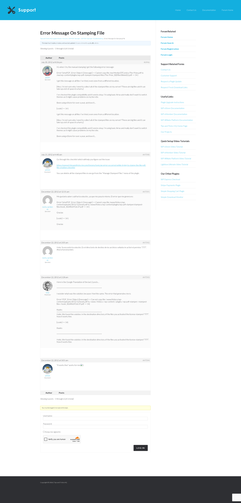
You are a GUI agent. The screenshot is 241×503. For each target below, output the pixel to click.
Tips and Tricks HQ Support (27, 10)
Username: (47, 416)
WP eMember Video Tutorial (173, 152)
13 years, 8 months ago (82, 43)
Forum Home (167, 37)
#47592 (146, 242)
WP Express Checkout (170, 179)
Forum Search (167, 43)
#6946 (146, 62)
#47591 (146, 192)
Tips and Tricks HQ (60, 482)
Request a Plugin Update (171, 81)
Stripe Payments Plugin (170, 185)
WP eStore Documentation (172, 108)
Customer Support (169, 75)
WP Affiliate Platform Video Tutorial (176, 158)
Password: (47, 424)
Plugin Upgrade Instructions (172, 102)
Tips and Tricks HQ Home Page (174, 126)
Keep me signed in (53, 432)
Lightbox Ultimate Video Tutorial (174, 164)
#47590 (146, 154)
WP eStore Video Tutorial (172, 146)
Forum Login (166, 55)
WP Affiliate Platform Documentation (177, 120)
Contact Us (165, 69)
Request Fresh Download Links (174, 87)
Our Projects (166, 132)
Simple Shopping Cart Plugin (172, 191)
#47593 (146, 277)
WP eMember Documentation (174, 114)
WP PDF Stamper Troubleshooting (92, 38)
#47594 (146, 360)
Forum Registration (170, 49)
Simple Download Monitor (172, 197)
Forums (65, 38)
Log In (141, 448)
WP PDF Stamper (74, 38)
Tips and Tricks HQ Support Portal (51, 38)
